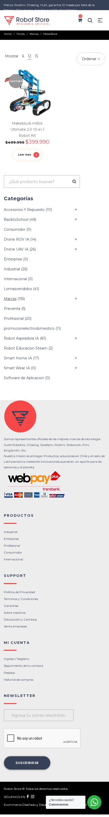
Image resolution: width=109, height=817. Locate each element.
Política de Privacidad (19, 592)
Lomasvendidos (18, 289)
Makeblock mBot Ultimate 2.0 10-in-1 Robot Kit (27, 129)
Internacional (15, 279)
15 (36, 56)
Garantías (11, 606)
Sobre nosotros (14, 612)
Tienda (20, 34)
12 (29, 56)
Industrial (12, 269)
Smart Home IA (18, 358)
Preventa (12, 308)
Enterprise (13, 259)
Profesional (14, 318)
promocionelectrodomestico (29, 328)
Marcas (34, 34)
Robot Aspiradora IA (21, 338)
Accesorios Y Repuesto (24, 209)
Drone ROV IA (16, 239)
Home (8, 34)
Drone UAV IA (16, 249)
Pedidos (9, 673)
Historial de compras (18, 679)
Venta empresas (15, 626)
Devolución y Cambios (20, 619)
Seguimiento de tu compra (23, 666)
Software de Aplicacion (24, 378)
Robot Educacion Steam (25, 348)
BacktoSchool (16, 219)
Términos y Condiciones (21, 599)
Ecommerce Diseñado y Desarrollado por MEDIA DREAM (45, 805)
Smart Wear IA (17, 368)
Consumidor (14, 229)
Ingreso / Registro (16, 659)
